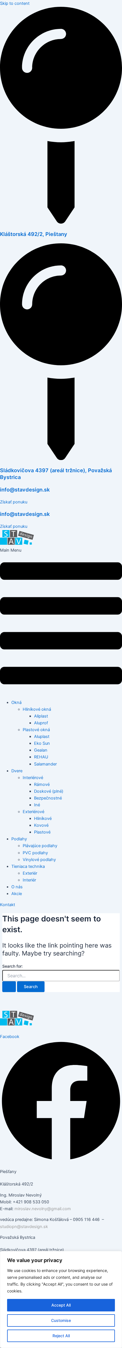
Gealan (40, 750)
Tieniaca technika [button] (28, 866)
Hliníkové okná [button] (37, 709)
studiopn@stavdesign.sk (24, 1226)
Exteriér (30, 873)
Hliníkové (43, 818)
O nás (17, 886)
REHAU (41, 757)
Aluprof (41, 722)
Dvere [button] (16, 770)
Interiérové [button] (33, 777)
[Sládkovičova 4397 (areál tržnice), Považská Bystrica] (61, 458)
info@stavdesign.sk (25, 489)
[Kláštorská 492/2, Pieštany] (61, 222)
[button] (61, 621)
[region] (61, 1299)
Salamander (45, 764)
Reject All (61, 1335)
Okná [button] (16, 702)
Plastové (42, 832)
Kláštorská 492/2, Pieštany (33, 234)
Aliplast (41, 716)
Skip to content (15, 3)
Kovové (41, 825)
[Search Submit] (9, 986)
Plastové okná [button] (36, 729)
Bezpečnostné (48, 798)
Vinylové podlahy (39, 859)
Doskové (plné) (48, 791)
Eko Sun (42, 743)
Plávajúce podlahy (40, 845)
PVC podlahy (35, 852)
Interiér (29, 880)
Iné (37, 804)
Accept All (61, 1305)
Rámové (42, 784)
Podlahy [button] (19, 838)
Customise (61, 1320)
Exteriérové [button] (33, 811)
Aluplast (41, 736)
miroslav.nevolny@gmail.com (42, 1208)
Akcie (16, 893)
